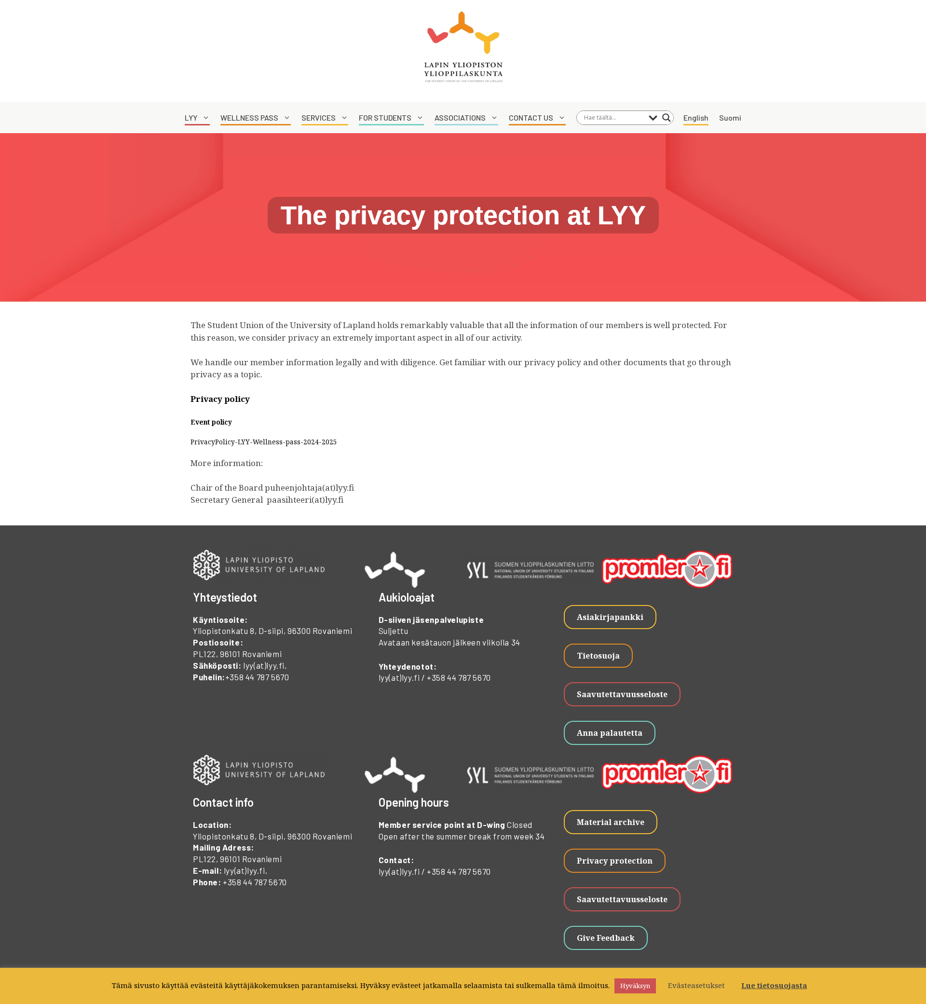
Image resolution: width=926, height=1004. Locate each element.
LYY (191, 117)
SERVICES (318, 117)
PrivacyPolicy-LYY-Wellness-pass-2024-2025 (264, 441)
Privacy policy (221, 398)
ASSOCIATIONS (460, 117)
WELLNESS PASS (249, 117)
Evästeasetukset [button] (696, 985)
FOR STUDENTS (385, 117)
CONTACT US (531, 117)
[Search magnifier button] (666, 117)
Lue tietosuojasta (774, 985)
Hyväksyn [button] (635, 985)
